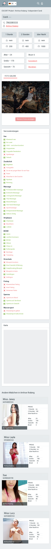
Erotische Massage (12, 193)
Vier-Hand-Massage (13, 205)
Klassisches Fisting (13, 284)
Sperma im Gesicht (12, 303)
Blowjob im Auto (12, 271)
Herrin (8, 234)
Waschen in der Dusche (14, 176)
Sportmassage (11, 208)
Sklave (8, 243)
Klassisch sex (11, 139)
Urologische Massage (13, 196)
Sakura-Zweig (11, 214)
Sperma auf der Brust (13, 300)
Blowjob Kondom (12, 262)
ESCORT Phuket (8, 11)
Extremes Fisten (11, 290)
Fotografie (9, 167)
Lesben (8, 227)
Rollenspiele (10, 249)
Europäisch (32, 61)
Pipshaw (9, 179)
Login (42, 3)
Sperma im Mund (12, 297)
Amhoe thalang (21, 11)
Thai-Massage (11, 199)
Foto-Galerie (10, 76)
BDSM (8, 240)
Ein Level (9, 142)
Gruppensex (10, 148)
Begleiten (9, 164)
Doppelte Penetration (13, 151)
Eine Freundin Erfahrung (14, 265)
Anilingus (9, 277)
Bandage (9, 252)
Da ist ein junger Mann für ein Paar (17, 170)
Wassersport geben (13, 311)
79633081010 (12, 22)
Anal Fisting (10, 287)
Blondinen (32, 67)
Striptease (9, 221)
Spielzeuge (10, 154)
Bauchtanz (10, 224)
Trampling (9, 255)
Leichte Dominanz (12, 237)
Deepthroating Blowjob (14, 268)
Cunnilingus (10, 274)
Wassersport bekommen (14, 314)
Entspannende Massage (14, 211)
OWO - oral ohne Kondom (15, 145)
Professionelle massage (14, 190)
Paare (8, 173)
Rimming (9, 182)
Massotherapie (11, 202)
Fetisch (8, 157)
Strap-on (9, 246)
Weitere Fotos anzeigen (25, 119)
